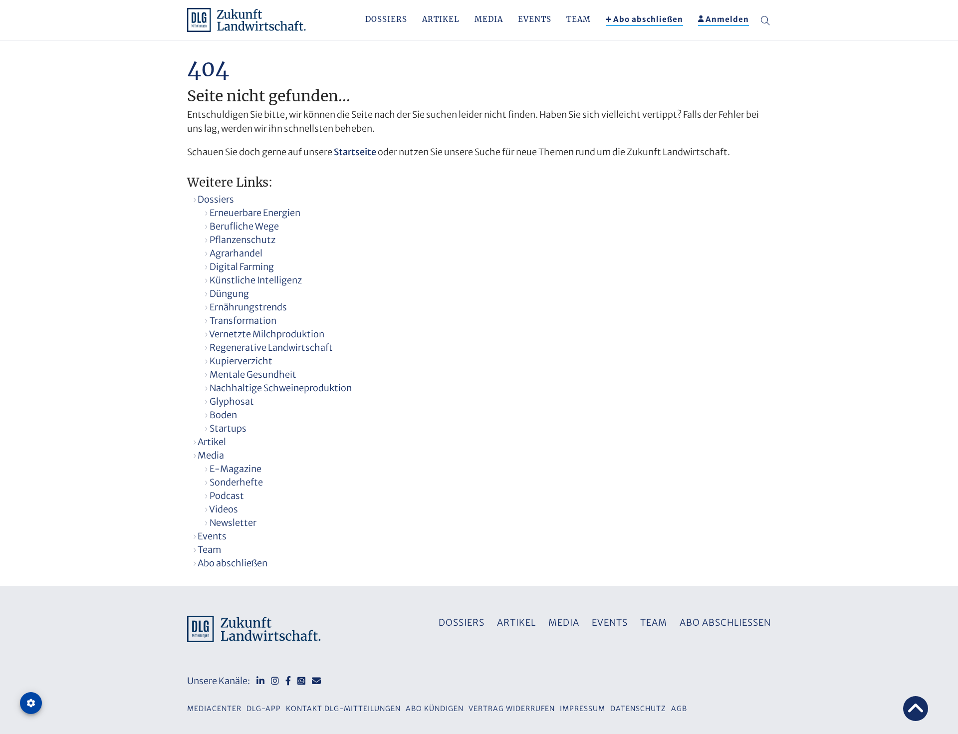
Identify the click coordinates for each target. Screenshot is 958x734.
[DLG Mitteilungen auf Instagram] (275, 681)
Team (578, 19)
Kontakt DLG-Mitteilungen (343, 708)
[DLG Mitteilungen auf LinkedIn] (260, 681)
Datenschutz (638, 708)
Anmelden (727, 19)
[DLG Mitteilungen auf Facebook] (288, 681)
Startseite (355, 152)
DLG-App (263, 708)
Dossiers (386, 19)
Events (534, 19)
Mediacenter (214, 708)
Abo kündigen (435, 708)
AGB (679, 708)
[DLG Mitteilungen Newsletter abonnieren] (316, 681)
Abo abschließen (648, 19)
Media (489, 19)
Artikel (441, 19)
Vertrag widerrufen (512, 708)
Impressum (582, 708)
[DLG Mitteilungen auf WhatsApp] (301, 681)
